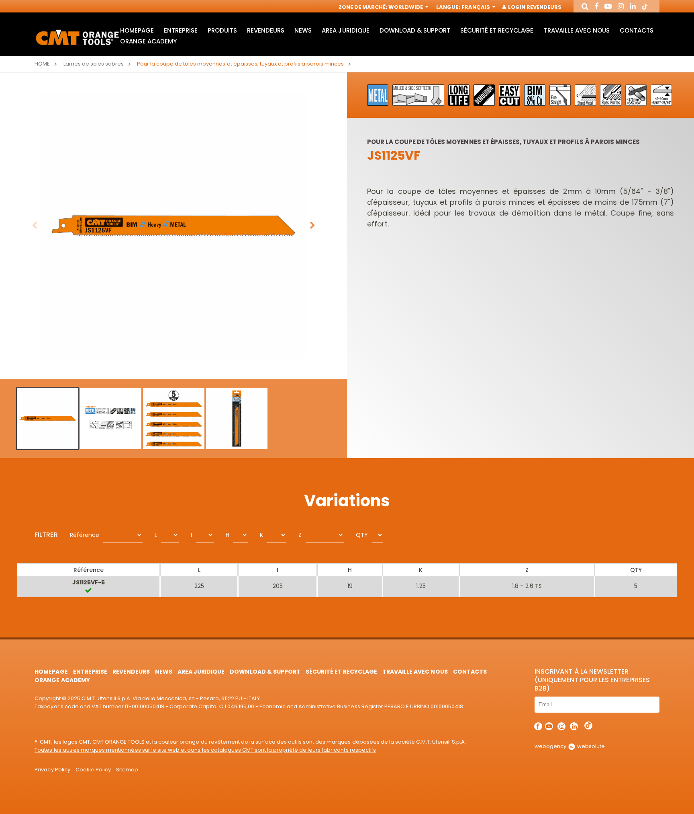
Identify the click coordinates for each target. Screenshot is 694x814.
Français (476, 7)
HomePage (136, 30)
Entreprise (181, 30)
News (303, 30)
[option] (173, 225)
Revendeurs (265, 30)
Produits (222, 30)
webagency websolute (570, 746)
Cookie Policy (93, 769)
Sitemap (127, 769)
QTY (362, 535)
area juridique (345, 30)
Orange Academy (148, 41)
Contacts (636, 30)
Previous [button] (35, 226)
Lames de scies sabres (93, 64)
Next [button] (312, 226)
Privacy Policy (52, 769)
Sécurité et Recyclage (496, 30)
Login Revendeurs (534, 7)
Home (42, 64)
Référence (84, 535)
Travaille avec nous (576, 30)
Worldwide (406, 7)
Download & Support (415, 30)
